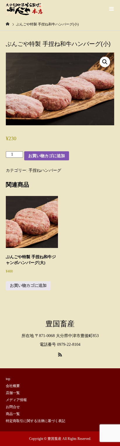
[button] (105, 62)
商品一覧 (13, 414)
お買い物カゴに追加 (46, 155)
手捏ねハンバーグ (45, 170)
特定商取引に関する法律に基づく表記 (35, 421)
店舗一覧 (13, 393)
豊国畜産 (60, 324)
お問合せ (13, 407)
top (8, 379)
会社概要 (13, 386)
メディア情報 (16, 400)
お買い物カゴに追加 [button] (28, 285)
